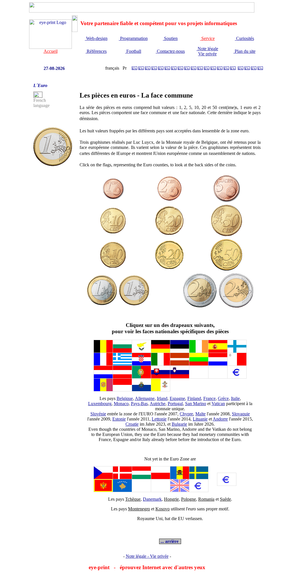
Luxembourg (99, 403)
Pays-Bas (139, 403)
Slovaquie (241, 413)
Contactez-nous (170, 51)
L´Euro (40, 85)
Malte (200, 413)
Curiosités (244, 38)
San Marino (195, 403)
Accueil (51, 51)
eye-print (99, 567)
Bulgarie (179, 424)
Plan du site (245, 51)
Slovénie (98, 413)
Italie (235, 398)
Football (133, 51)
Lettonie (159, 419)
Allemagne (145, 398)
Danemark (152, 499)
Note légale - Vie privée (147, 556)
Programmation (133, 38)
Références (96, 51)
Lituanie (200, 419)
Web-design (96, 38)
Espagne (177, 398)
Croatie (132, 424)
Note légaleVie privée (207, 51)
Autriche (157, 403)
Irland (162, 398)
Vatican (218, 403)
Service (207, 38)
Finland (194, 398)
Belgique (125, 398)
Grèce (223, 398)
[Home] (50, 47)
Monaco (121, 403)
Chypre (186, 413)
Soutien (170, 38)
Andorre (220, 419)
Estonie (119, 419)
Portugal (175, 403)
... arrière (170, 541)
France (209, 398)
